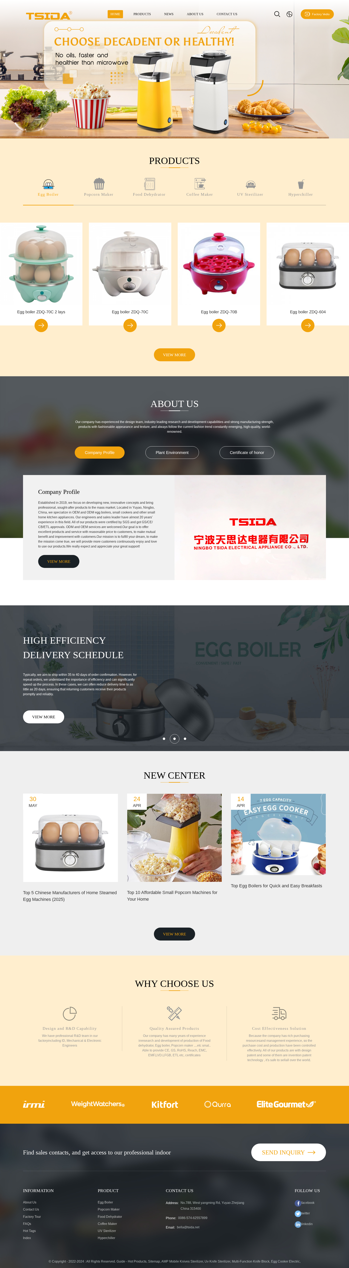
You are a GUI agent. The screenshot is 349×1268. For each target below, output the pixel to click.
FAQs (27, 1223)
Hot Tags (29, 1231)
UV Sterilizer (107, 1231)
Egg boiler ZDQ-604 (308, 312)
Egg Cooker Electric (285, 1261)
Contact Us (227, 14)
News (168, 14)
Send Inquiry (283, 1152)
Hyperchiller (106, 1238)
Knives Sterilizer (191, 1261)
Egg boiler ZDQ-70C (130, 312)
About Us (195, 14)
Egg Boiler (105, 1202)
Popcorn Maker (109, 1209)
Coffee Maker (107, 1223)
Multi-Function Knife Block (250, 1261)
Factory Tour (32, 1216)
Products (142, 14)
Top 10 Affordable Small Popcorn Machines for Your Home (172, 896)
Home (115, 14)
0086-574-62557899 (192, 1218)
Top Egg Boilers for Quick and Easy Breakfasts (276, 885)
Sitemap (154, 1261)
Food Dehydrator (110, 1216)
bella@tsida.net (188, 1227)
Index (27, 1238)
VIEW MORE (174, 355)
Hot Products (137, 1261)
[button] (169, 130)
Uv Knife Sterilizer (217, 1261)
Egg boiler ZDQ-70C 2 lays (41, 312)
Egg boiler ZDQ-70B (219, 312)
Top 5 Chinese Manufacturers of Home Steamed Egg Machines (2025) (70, 896)
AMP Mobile (170, 1261)
